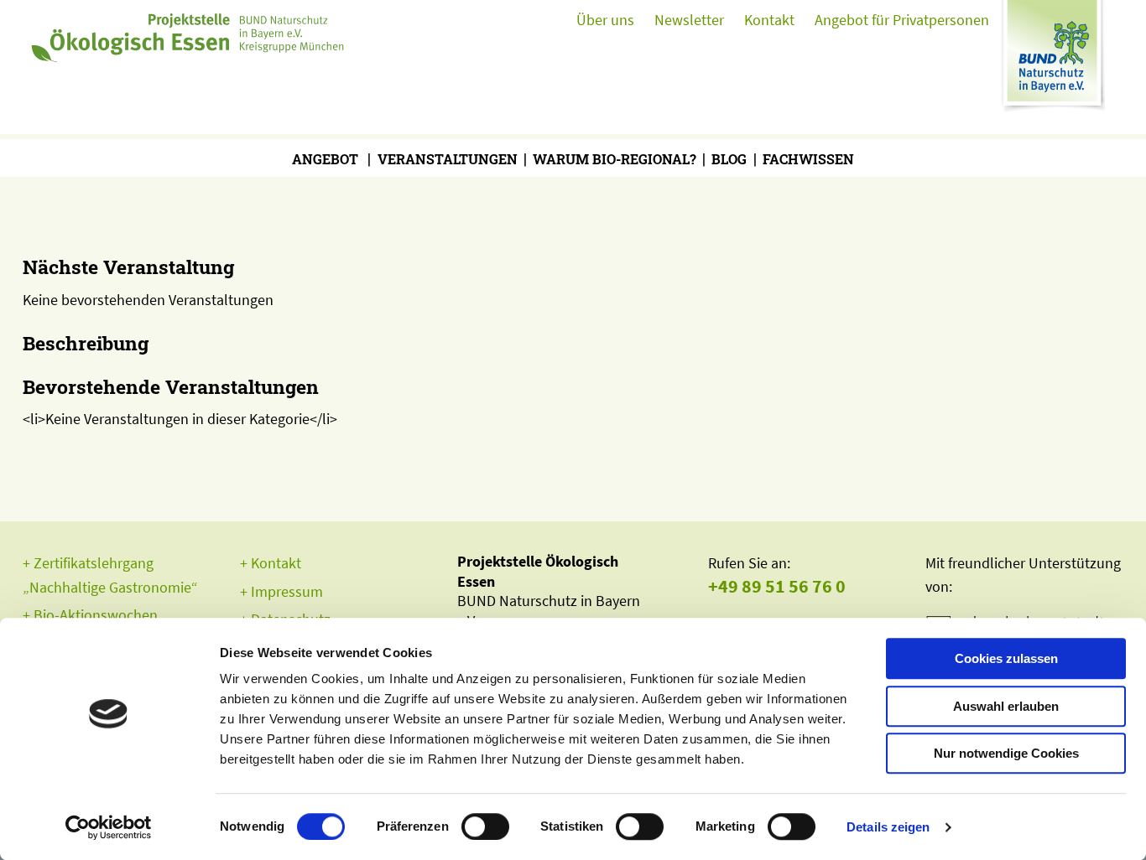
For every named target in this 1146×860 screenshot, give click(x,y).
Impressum (287, 591)
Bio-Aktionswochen (96, 614)
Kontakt (769, 19)
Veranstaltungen (448, 159)
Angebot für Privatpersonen (902, 19)
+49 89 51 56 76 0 (777, 586)
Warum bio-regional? (614, 159)
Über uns (605, 19)
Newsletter (689, 19)
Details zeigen (888, 827)
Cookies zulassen (1006, 658)
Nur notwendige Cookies (1006, 753)
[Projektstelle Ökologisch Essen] (190, 33)
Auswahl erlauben (1006, 706)
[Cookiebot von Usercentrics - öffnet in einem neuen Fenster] (108, 827)
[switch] (485, 826)
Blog (729, 159)
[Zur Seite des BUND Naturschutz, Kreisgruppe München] (1056, 62)
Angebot (325, 159)
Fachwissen (808, 159)
